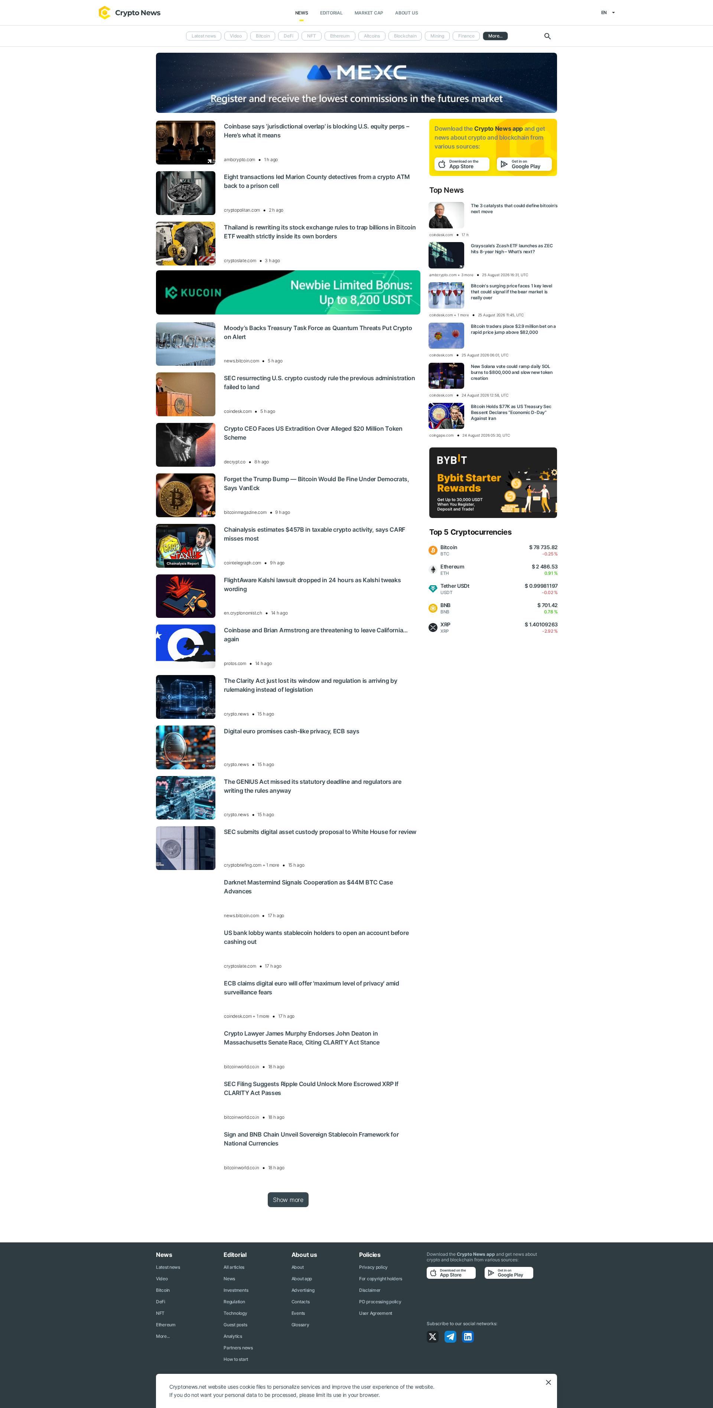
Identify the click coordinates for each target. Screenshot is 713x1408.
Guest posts (235, 1324)
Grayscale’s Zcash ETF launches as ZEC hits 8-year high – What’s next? (512, 248)
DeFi (288, 36)
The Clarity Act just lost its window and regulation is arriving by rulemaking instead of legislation (310, 685)
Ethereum (340, 36)
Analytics (233, 1336)
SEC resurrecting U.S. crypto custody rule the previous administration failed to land (319, 382)
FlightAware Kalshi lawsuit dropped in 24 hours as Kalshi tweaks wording (312, 584)
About (298, 1267)
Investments (236, 1290)
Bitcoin (263, 36)
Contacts (301, 1301)
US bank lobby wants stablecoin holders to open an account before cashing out (316, 937)
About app (302, 1278)
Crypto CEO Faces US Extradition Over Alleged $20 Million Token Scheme (313, 433)
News (301, 13)
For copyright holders (380, 1278)
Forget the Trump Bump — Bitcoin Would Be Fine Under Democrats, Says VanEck (316, 483)
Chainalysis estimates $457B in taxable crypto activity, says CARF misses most (314, 534)
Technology (235, 1313)
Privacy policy (373, 1267)
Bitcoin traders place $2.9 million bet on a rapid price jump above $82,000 (513, 329)
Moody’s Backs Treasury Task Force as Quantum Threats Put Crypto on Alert (318, 332)
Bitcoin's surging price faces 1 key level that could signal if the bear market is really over (511, 291)
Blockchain (405, 36)
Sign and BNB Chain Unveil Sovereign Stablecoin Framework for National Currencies (311, 1139)
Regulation (234, 1301)
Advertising (303, 1290)
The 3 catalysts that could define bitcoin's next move (514, 208)
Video (236, 36)
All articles (234, 1267)
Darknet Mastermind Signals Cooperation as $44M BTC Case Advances (308, 887)
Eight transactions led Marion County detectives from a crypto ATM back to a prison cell (317, 181)
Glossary (300, 1324)
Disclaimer (370, 1290)
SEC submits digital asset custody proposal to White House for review (320, 831)
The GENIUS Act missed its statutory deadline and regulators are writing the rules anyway (312, 786)
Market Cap (369, 13)
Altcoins (372, 36)
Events (298, 1313)
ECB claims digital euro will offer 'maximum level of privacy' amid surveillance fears (311, 988)
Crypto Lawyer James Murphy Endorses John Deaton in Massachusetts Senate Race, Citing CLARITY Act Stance (301, 1038)
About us (406, 13)
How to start (236, 1359)
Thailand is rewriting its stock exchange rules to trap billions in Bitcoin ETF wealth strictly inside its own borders (320, 232)
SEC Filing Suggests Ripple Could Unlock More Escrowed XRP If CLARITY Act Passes (311, 1088)
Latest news (204, 36)
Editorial (331, 13)
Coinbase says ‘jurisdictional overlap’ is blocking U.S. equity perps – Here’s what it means (316, 131)
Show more (288, 1199)
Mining (437, 36)
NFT (311, 36)
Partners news (238, 1347)
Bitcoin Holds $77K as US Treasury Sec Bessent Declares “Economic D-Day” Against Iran (511, 412)
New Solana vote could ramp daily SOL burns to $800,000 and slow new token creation (512, 372)
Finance (466, 36)
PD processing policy (380, 1301)
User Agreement (375, 1313)
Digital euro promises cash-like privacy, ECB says (291, 731)
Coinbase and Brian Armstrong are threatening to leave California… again (316, 634)
